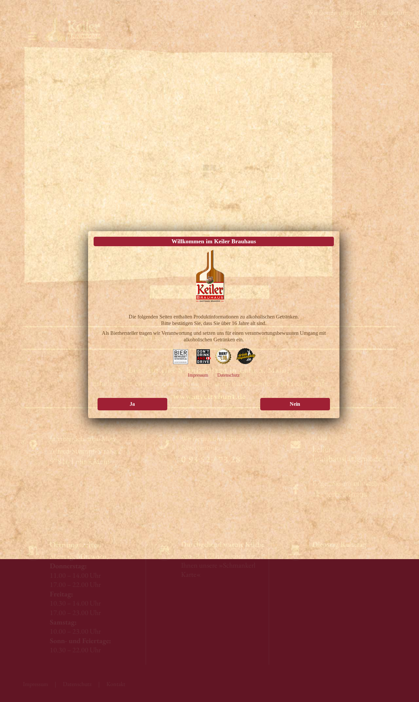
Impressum (198, 405)
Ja (132, 435)
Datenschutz (228, 405)
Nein (295, 435)
